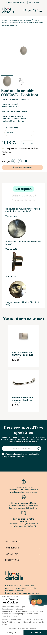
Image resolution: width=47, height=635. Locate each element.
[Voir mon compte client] (29, 10)
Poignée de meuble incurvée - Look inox (22, 399)
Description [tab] (23, 189)
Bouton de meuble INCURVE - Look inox (22, 353)
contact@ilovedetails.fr (16, 2)
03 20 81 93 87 (34, 2)
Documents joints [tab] (24, 200)
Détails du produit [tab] (23, 195)
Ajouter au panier (23, 167)
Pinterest (26, 161)
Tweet (19, 161)
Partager (13, 161)
